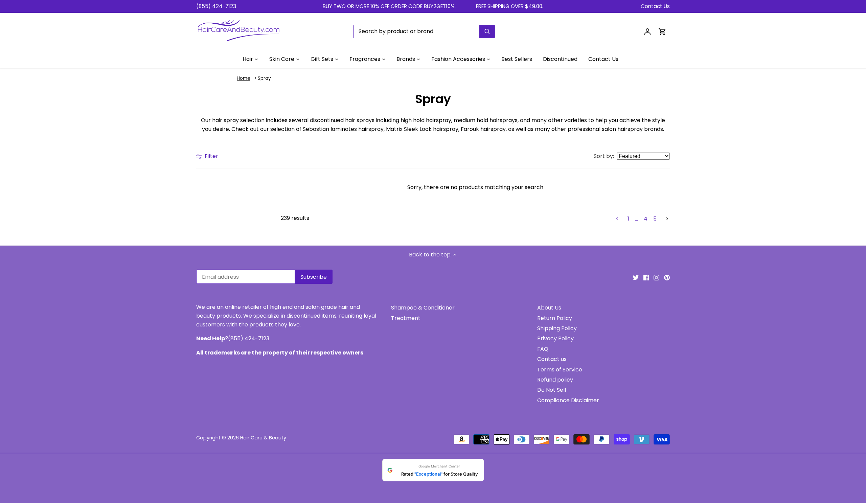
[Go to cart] (662, 31)
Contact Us (655, 6)
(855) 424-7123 (216, 6)
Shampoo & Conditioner (423, 308)
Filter (210, 156)
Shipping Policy (557, 328)
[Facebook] (646, 277)
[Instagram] (656, 277)
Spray (264, 78)
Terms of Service (559, 369)
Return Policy (554, 318)
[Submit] (487, 31)
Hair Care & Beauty (263, 437)
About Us (549, 308)
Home (243, 78)
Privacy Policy (555, 338)
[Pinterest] (667, 277)
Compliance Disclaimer (568, 400)
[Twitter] (636, 277)
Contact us (552, 359)
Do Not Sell (551, 390)
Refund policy (555, 380)
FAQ (542, 349)
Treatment (405, 318)
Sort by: (604, 156)
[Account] (647, 31)
